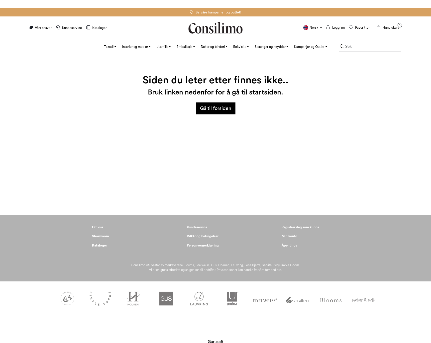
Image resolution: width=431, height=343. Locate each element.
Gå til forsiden (215, 108)
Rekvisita (239, 46)
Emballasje (184, 46)
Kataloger (99, 27)
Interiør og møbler (135, 46)
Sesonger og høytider (270, 46)
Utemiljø (162, 46)
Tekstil (108, 46)
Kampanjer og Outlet (309, 46)
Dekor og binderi (213, 46)
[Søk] (342, 47)
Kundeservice (72, 27)
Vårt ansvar (43, 27)
